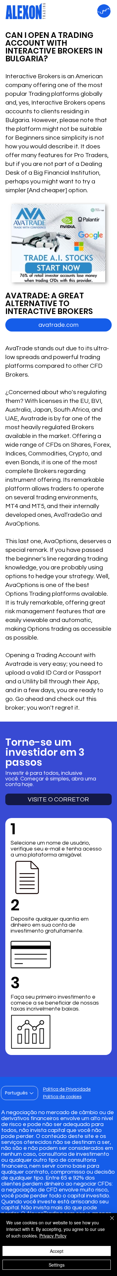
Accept (56, 1251)
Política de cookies (62, 1096)
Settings (57, 1265)
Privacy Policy (52, 1235)
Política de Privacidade (67, 1089)
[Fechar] (108, 1221)
